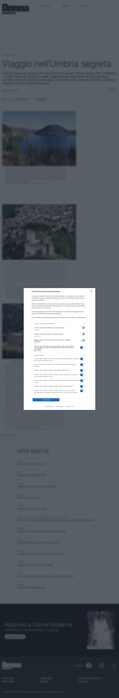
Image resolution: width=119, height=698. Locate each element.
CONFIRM (46, 400)
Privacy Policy (70, 406)
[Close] (91, 291)
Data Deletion (49, 406)
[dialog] (59, 349)
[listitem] (59, 324)
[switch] (82, 327)
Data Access (59, 406)
